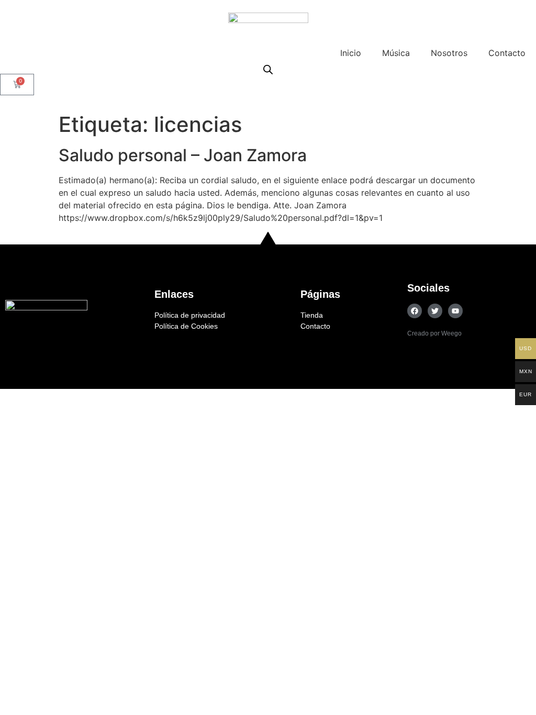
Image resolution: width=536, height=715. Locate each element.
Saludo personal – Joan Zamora (183, 155)
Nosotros (449, 53)
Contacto (507, 53)
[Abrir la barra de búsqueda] (268, 69)
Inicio (350, 53)
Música (396, 53)
